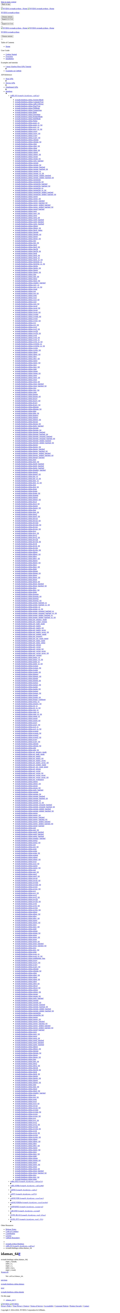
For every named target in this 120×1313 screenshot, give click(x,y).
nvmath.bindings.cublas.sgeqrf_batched (29, 826)
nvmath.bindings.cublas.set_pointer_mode (30, 765)
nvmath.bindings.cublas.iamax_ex (27, 657)
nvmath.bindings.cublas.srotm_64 (27, 853)
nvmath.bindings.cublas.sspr (25, 870)
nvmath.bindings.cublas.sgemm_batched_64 (31, 798)
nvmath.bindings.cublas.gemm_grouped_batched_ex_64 (36, 613)
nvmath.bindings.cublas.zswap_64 (27, 1108)
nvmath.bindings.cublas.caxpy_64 (27, 133)
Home (8, 46)
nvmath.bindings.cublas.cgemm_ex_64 (29, 173)
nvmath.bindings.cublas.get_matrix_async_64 (32, 632)
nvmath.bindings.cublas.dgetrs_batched (29, 468)
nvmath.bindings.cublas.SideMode (28, 119)
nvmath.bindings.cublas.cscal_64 (27, 300)
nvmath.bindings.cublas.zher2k (26, 1068)
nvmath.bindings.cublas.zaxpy (26, 960)
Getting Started (11, 54)
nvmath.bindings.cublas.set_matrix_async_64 (32, 763)
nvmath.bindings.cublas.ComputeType (29, 102)
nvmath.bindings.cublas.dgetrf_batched (29, 464)
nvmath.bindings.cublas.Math (26, 112)
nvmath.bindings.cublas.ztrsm (26, 1167)
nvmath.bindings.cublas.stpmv (26, 920)
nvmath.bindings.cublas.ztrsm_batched (29, 1171)
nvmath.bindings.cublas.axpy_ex (27, 127)
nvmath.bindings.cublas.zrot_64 (27, 1097)
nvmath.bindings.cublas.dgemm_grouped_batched (33, 436)
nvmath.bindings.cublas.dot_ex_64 (28, 479)
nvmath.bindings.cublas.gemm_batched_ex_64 (32, 605)
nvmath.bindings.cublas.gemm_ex (27, 607)
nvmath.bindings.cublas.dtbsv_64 (27, 559)
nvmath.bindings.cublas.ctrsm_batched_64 (30, 386)
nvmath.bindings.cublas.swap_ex (27, 954)
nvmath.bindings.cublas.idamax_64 (28, 676)
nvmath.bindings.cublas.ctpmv (26, 361)
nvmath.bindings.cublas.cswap (26, 310)
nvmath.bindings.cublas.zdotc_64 (27, 975)
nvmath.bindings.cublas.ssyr (25, 891)
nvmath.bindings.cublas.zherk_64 (27, 1074)
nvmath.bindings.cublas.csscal (26, 306)
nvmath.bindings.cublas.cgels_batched (29, 161)
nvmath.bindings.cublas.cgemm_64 (28, 165)
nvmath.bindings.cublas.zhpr (25, 1085)
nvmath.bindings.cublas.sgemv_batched (29, 817)
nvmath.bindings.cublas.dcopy (26, 403)
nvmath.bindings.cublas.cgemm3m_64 (29, 182)
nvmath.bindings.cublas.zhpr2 (26, 1089)
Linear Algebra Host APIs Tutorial (18, 67)
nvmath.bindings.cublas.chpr (25, 274)
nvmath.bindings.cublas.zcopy (26, 965)
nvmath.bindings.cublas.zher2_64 (27, 1066)
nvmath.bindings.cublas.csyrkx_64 (28, 350)
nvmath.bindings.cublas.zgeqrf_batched (29, 1030)
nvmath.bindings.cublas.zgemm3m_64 (29, 1015)
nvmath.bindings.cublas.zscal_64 (27, 1104)
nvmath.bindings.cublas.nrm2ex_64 (28, 704)
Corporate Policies (61, 1306)
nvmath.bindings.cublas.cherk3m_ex (28, 262)
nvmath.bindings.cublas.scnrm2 (26, 735)
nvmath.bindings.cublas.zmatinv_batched (30, 1093)
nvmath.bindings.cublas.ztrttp (26, 1179)
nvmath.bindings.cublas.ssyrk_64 (27, 906)
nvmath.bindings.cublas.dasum (26, 394)
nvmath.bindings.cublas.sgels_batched (29, 790)
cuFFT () (23, 1194)
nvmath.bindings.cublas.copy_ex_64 (28, 287)
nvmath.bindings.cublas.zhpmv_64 (28, 1083)
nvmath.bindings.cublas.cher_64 (27, 243)
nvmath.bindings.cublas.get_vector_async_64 (32, 653)
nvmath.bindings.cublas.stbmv (26, 912)
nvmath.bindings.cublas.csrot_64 (27, 304)
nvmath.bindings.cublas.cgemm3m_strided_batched (34, 192)
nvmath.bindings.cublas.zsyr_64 (27, 1120)
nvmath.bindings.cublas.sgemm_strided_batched (33, 809)
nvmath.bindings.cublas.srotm (26, 851)
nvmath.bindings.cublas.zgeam (26, 994)
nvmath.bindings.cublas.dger (25, 460)
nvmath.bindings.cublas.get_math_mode (30, 624)
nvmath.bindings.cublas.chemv (26, 237)
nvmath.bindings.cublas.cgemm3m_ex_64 (30, 190)
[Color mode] (2, 39)
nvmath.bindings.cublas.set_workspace (29, 779)
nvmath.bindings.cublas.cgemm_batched (30, 167)
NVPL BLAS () (28, 1215)
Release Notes (11, 1229)
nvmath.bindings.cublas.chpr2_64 (27, 281)
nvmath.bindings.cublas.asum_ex (27, 123)
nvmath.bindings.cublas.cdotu (26, 148)
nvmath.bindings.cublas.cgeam (26, 157)
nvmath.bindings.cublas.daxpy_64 (27, 401)
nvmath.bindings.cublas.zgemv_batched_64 (31, 1024)
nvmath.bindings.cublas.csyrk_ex (27, 340)
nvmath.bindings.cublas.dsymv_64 (28, 529)
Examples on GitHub (13, 71)
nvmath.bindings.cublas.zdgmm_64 (28, 971)
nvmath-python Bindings (15, 1244)
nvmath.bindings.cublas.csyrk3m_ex (28, 344)
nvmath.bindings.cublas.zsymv (26, 1114)
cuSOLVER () (27, 1198)
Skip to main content (8, 2)
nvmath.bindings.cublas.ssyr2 (26, 895)
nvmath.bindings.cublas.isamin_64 (28, 689)
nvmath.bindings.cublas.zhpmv (26, 1080)
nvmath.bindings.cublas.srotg (26, 849)
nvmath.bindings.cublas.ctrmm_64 (27, 373)
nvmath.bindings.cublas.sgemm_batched (30, 796)
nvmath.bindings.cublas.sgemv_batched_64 (31, 819)
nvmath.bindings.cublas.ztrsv (25, 1175)
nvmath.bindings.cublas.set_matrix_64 (29, 758)
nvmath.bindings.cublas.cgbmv (26, 152)
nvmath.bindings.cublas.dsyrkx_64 (28, 550)
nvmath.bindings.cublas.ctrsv (25, 388)
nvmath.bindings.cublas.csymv (26, 319)
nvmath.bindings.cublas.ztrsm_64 (27, 1169)
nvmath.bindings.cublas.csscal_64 (27, 308)
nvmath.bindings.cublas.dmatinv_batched (30, 470)
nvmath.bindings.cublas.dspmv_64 (28, 508)
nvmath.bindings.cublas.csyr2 (26, 327)
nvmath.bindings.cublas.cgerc (26, 211)
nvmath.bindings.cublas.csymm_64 (28, 317)
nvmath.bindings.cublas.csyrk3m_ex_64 (30, 346)
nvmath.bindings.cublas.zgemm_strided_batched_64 (34, 1011)
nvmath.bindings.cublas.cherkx (26, 266)
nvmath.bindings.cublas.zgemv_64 (28, 1019)
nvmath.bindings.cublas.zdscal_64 (27, 988)
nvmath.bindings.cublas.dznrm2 (27, 599)
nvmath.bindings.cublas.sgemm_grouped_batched (33, 805)
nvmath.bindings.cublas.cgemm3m (28, 180)
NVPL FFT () (26, 1219)
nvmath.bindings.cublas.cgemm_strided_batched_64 (34, 178)
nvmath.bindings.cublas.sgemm (26, 792)
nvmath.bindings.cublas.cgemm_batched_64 (31, 169)
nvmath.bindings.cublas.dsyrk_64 (27, 546)
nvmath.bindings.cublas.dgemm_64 (28, 430)
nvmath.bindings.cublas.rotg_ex (27, 710)
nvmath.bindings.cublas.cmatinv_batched (30, 283)
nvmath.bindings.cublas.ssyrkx (26, 908)
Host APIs (9, 79)
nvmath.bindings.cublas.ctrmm (26, 371)
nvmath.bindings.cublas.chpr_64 (27, 277)
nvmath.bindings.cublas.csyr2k (26, 331)
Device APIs (10, 83)
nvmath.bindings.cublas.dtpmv (26, 561)
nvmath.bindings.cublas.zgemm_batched (30, 1005)
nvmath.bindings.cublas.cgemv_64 (28, 199)
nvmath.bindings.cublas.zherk (26, 1072)
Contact (86, 1306)
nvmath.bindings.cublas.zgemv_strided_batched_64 (34, 1028)
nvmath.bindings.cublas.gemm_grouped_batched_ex (34, 611)
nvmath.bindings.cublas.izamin (26, 695)
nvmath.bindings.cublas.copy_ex (27, 285)
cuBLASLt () (26, 1181)
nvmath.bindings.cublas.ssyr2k (26, 899)
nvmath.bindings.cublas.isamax (26, 683)
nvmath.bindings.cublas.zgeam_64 (28, 996)
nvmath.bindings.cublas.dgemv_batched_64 (31, 451)
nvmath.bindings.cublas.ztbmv (26, 1139)
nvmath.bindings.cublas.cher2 (26, 245)
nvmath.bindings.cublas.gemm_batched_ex (31, 603)
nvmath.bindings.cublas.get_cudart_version (31, 622)
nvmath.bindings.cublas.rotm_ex (27, 712)
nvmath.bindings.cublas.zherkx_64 (28, 1078)
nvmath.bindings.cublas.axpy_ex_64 (28, 129)
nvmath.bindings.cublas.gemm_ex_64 (29, 609)
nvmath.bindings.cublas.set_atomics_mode (31, 752)
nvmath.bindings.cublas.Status (26, 121)
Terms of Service (36, 1306)
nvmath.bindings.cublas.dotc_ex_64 (28, 483)
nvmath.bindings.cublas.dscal (26, 502)
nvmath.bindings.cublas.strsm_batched (29, 944)
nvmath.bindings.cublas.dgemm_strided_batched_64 (34, 443)
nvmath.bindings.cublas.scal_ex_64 (28, 729)
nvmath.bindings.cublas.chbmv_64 (28, 228)
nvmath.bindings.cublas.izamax (26, 691)
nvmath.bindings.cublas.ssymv (26, 887)
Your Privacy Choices (21, 1306)
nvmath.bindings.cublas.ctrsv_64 (27, 390)
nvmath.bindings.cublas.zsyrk (26, 1131)
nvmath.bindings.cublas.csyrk (26, 335)
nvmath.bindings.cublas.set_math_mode (30, 754)
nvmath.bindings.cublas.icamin (26, 670)
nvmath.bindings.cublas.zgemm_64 (28, 1003)
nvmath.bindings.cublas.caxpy (26, 131)
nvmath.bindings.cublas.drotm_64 (27, 493)
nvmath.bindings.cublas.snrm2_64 (27, 843)
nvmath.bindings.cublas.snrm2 (26, 841)
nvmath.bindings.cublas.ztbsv (26, 1144)
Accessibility (49, 1306)
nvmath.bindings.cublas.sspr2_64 (27, 876)
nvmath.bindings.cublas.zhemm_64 (28, 1053)
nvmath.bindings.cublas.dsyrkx (26, 548)
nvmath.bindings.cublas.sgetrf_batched (29, 832)
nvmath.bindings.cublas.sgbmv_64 (28, 784)
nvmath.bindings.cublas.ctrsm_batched (29, 384)
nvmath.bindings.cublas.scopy (26, 739)
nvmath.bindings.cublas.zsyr (25, 1118)
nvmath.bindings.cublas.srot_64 (26, 847)
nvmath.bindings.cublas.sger (25, 828)
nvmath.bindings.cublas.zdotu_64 (27, 979)
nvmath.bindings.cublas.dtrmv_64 (27, 577)
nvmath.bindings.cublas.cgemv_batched (30, 201)
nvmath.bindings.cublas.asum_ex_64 (28, 125)
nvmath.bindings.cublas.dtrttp (26, 592)
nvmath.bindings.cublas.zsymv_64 (28, 1116)
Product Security (76, 1306)
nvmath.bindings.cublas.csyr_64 (27, 325)
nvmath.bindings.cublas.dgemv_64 (28, 447)
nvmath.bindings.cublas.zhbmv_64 (28, 1049)
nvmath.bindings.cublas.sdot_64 (27, 750)
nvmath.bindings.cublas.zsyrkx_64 (28, 1137)
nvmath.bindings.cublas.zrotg (26, 1099)
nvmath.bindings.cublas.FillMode (27, 108)
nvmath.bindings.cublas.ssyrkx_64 (28, 910)
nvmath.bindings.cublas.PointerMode (29, 117)
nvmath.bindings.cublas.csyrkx (26, 348)
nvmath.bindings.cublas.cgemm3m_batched (31, 184)
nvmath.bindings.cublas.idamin (26, 678)
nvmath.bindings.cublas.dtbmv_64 (27, 554)
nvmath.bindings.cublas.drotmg (26, 495)
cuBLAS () (24, 96)
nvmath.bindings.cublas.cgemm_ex (28, 171)
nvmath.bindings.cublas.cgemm (26, 163)
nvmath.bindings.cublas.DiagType (27, 106)
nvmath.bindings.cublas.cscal (26, 298)
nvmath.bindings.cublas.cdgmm (26, 140)
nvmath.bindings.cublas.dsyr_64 (27, 533)
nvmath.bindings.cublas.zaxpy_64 (27, 963)
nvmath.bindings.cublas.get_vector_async (30, 651)
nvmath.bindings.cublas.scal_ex (26, 727)
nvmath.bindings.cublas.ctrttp (26, 392)
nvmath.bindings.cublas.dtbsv (26, 556)
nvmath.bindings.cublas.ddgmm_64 (28, 409)
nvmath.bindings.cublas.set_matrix (28, 756)
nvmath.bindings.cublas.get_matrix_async (30, 630)
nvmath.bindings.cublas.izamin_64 (28, 697)
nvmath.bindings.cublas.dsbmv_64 (28, 500)
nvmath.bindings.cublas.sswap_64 (27, 880)
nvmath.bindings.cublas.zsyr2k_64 (28, 1129)
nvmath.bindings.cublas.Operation (27, 115)
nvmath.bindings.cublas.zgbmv (26, 990)
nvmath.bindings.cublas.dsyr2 (26, 535)
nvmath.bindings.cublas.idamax (26, 674)
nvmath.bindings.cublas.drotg (26, 489)
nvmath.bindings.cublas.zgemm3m (28, 1013)
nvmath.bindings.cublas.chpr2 (26, 279)
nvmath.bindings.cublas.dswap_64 (28, 521)
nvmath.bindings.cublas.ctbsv (26, 357)
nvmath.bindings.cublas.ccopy (26, 136)
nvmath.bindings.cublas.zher (25, 1059)
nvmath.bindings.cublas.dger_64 (27, 462)
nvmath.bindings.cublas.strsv (25, 948)
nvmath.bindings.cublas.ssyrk (26, 904)
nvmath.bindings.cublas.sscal (25, 862)
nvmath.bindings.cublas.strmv (26, 935)
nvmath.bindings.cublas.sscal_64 (27, 864)
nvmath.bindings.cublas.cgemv (26, 197)
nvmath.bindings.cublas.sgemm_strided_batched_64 (34, 811)
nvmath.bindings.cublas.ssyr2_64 (27, 897)
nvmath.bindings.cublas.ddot (25, 411)
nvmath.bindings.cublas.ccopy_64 (27, 138)
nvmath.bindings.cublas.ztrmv (26, 1162)
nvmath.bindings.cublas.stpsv (26, 925)
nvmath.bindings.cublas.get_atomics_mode (31, 620)
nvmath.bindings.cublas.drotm (26, 491)
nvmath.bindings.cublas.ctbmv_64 (27, 354)
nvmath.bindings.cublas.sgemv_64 (28, 815)
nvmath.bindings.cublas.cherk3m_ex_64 (30, 264)
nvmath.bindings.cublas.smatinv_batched (30, 838)
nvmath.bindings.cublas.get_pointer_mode (30, 634)
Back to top (6, 4)
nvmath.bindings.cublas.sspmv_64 (27, 868)
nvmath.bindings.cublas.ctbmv (26, 352)
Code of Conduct (12, 1231)
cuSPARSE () (26, 1207)
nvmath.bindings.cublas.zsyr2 (26, 1122)
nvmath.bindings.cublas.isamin (26, 687)
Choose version (7, 17)
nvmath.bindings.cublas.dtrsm (26, 580)
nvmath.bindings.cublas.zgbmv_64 (28, 992)
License (8, 1236)
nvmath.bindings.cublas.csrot (25, 302)
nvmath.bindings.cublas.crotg (26, 295)
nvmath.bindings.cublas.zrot (25, 1095)
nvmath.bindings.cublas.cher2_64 (27, 247)
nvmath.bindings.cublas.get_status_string (30, 643)
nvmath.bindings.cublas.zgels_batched (29, 998)
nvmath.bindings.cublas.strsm (26, 939)
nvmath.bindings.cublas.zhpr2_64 (27, 1091)
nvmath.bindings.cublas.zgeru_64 (27, 1038)
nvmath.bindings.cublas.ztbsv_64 (27, 1146)
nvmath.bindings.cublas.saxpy (26, 723)
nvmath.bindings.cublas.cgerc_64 (27, 213)
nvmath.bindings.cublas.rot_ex (26, 706)
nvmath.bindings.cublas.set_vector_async (30, 775)
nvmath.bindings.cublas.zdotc (26, 973)
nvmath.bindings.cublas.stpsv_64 (27, 927)
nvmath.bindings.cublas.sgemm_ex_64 (29, 803)
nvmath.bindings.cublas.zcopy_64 (27, 967)
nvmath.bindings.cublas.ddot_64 (27, 413)
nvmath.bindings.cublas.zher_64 (27, 1061)
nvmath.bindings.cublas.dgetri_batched (29, 466)
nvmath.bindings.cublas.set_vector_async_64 (31, 777)
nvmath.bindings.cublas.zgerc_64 (27, 1034)
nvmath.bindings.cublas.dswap (26, 519)
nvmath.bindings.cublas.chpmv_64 (28, 272)
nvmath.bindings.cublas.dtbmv (26, 552)
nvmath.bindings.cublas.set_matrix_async (30, 761)
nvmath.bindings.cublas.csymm (26, 314)
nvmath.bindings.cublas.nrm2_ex (27, 702)
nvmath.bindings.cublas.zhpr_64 (27, 1087)
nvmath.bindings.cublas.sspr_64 (27, 872)
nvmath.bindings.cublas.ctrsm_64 (27, 382)
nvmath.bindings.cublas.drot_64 (27, 487)
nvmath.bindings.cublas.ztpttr (26, 1156)
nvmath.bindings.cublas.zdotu (26, 977)
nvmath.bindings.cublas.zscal (26, 1101)
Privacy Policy (6, 1306)
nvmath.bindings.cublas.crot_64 (27, 293)
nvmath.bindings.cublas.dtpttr (26, 569)
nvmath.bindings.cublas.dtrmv (26, 575)
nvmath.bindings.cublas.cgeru (26, 216)
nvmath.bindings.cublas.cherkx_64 (28, 268)
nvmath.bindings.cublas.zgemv (26, 1017)
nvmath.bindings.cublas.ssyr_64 (27, 893)
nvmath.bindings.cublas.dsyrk (26, 544)
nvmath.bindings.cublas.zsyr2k (26, 1127)
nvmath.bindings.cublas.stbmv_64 (27, 914)
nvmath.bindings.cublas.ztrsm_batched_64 (30, 1173)
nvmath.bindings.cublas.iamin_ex (27, 662)
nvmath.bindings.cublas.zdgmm (26, 969)
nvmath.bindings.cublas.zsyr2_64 (27, 1125)
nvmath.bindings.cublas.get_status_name (30, 641)
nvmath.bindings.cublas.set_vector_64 (29, 773)
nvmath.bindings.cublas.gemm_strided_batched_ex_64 (35, 617)
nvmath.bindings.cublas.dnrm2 (26, 472)
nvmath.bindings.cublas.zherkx (26, 1076)
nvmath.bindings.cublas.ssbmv (26, 857)
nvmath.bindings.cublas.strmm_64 (27, 933)
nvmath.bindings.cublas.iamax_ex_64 (29, 660)
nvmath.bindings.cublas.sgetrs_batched (29, 836)
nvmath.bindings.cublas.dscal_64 (27, 504)
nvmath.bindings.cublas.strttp (26, 952)
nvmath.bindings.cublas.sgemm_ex (28, 801)
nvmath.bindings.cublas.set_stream (28, 769)
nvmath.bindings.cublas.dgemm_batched (30, 432)
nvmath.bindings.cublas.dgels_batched (29, 426)
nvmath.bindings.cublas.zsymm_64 (28, 1112)
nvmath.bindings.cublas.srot (25, 845)
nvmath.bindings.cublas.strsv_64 (27, 950)
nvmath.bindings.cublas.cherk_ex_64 (29, 260)
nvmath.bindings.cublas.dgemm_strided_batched (33, 441)
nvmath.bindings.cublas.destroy (26, 415)
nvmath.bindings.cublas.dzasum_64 (28, 596)
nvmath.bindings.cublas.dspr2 (26, 514)
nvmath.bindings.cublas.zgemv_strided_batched (32, 1026)
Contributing (10, 1234)
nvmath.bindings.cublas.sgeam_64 (27, 788)
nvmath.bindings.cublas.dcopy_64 (27, 405)
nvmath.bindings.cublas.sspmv (26, 866)
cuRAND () (25, 1211)
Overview (9, 57)
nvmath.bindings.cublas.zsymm (26, 1110)
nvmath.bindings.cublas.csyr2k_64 (28, 333)
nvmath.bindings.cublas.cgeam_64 (28, 159)
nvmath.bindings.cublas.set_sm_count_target (31, 767)
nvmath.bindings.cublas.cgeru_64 (27, 218)
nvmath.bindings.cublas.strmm (26, 931)
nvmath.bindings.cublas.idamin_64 (28, 681)
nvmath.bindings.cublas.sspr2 (26, 874)
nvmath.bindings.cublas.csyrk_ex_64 (28, 342)
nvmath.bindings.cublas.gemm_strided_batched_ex (34, 615)
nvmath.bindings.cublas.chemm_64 (28, 234)
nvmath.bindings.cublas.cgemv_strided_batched (32, 205)
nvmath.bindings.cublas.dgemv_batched (30, 449)
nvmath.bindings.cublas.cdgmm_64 (28, 142)
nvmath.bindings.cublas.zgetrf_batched (29, 1040)
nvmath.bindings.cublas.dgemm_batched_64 (31, 434)
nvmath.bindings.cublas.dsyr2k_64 (28, 542)
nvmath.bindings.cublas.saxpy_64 (27, 725)
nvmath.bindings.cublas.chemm (26, 232)
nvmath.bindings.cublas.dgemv (26, 445)
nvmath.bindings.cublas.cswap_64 (27, 312)
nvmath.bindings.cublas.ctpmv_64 (27, 363)
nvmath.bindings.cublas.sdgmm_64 (28, 746)
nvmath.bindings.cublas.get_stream (28, 645)
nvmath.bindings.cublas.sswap (26, 878)
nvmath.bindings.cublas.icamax (26, 666)
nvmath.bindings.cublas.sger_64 (27, 830)
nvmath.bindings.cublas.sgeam (26, 786)
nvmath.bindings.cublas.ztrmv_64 (27, 1165)
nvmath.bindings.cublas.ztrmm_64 (27, 1160)
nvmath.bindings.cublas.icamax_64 (28, 668)
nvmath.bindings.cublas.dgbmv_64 (28, 420)
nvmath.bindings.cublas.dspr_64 (27, 512)
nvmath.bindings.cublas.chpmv (26, 270)
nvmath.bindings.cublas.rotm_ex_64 (28, 714)
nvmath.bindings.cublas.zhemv (26, 1055)
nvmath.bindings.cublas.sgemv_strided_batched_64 (34, 824)
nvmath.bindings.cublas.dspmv (26, 506)
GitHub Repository (13, 1238)
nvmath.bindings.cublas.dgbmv (26, 418)
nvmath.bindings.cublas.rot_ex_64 (27, 708)
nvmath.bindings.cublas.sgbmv (26, 782)
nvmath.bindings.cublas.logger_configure (30, 700)
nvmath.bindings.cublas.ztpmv (26, 1148)
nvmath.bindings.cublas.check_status (28, 230)
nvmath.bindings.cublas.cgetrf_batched (29, 220)
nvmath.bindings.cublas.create (26, 289)
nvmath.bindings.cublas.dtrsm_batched (29, 584)
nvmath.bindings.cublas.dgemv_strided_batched (33, 453)
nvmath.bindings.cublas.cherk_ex (27, 258)
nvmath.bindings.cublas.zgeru (26, 1036)
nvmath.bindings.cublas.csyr (25, 323)
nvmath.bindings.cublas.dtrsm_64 (27, 582)
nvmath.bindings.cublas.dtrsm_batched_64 (31, 586)
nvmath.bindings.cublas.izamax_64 (28, 693)
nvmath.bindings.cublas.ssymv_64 (27, 889)
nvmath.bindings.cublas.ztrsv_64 (27, 1177)
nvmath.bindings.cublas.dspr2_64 (27, 516)
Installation (10, 59)
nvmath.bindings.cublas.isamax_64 (28, 685)
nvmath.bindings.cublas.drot (25, 485)
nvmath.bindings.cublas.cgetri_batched (29, 222)
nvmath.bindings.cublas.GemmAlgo (28, 110)
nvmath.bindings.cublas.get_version (28, 655)
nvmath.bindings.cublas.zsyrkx (26, 1135)
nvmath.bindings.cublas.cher (25, 241)
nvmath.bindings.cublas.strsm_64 (27, 942)
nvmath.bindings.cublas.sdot (25, 748)
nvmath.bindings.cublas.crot (25, 291)
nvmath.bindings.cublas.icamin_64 (28, 672)
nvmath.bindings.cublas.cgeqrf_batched (29, 209)
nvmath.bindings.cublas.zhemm (26, 1051)
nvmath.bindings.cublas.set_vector (27, 771)
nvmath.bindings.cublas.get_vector (28, 647)
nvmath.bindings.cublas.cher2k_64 (28, 251)
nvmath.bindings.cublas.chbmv (26, 226)
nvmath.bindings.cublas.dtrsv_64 (27, 590)
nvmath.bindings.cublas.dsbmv (26, 497)
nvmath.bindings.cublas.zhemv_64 (28, 1057)
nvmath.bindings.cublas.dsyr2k (26, 540)
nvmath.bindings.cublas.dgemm (26, 428)
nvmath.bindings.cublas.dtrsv (26, 588)
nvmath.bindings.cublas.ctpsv (26, 365)
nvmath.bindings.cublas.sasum (26, 718)
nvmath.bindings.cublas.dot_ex (26, 476)
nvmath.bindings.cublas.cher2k (26, 249)
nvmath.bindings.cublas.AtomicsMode (29, 100)
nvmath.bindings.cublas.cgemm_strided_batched (33, 176)
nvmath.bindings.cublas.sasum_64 (27, 721)
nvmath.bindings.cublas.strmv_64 (27, 937)
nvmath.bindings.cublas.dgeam (26, 422)
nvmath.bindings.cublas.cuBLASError (29, 104)
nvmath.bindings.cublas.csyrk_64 (27, 338)
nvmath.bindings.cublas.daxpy (26, 399)
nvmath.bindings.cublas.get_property (28, 636)
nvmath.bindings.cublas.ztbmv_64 (27, 1141)
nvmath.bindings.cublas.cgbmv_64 (28, 154)
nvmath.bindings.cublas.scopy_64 (27, 742)
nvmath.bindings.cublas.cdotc (26, 144)
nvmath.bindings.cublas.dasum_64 (28, 396)
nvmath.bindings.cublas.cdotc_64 (27, 146)
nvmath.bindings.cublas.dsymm (26, 523)
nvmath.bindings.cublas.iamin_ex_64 (29, 664)
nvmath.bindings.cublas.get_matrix (28, 626)
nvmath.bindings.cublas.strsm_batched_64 (30, 946)
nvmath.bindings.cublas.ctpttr (26, 369)
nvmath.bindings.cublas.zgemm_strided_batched (33, 1009)
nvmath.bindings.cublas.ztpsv (26, 1152)
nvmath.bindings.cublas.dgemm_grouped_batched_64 (35, 439)
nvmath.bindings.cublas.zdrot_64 (27, 984)
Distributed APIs (12, 87)
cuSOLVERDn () (29, 1202)
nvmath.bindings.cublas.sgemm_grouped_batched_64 (35, 807)
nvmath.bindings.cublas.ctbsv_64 (27, 359)
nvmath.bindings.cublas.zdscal (26, 986)
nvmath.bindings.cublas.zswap (26, 1106)
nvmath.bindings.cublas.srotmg (26, 855)
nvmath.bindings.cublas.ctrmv (26, 375)
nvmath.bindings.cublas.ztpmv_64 (27, 1150)
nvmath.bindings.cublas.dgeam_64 (28, 424)
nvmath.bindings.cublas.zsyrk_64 (27, 1133)
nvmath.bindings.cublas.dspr (25, 510)
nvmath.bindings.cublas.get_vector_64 (29, 649)
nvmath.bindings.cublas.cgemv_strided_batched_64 (34, 207)
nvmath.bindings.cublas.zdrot (26, 981)
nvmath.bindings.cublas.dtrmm (26, 571)
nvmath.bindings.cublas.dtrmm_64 (28, 573)
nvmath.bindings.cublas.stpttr (26, 929)
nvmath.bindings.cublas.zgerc (26, 1032)
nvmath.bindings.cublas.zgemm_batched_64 (31, 1007)
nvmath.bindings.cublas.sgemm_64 (28, 794)
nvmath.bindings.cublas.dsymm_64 (28, 525)
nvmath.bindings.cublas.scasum (26, 731)
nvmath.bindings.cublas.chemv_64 (28, 239)
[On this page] (2, 26)
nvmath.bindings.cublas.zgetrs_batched (29, 1045)
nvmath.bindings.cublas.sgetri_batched (29, 834)
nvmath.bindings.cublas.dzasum (27, 594)
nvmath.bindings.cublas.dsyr (25, 531)
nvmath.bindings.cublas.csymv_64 (28, 321)
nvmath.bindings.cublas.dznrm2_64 (28, 601)
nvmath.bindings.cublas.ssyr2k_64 (28, 902)
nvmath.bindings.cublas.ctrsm (26, 380)
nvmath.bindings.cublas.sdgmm (26, 744)
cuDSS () (23, 1190)
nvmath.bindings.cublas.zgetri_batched (29, 1043)
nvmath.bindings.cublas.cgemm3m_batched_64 (32, 186)
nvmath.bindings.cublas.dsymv (26, 527)
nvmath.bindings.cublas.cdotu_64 (27, 150)
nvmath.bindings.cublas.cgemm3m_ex (29, 188)
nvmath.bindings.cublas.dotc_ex (27, 481)
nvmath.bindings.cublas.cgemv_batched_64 (31, 203)
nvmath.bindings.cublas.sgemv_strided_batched (32, 822)
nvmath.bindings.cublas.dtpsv (26, 565)
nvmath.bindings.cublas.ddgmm (27, 407)
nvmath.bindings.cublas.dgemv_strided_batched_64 (34, 455)
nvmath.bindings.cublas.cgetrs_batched (29, 224)
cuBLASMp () (27, 1186)
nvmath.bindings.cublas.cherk (26, 253)
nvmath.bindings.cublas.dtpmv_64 (27, 563)
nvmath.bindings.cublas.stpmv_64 (27, 923)
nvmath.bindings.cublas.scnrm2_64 (28, 737)
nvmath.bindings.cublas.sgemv (26, 813)
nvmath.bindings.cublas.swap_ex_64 (28, 956)
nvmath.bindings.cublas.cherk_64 (27, 255)
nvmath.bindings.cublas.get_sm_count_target (31, 638)
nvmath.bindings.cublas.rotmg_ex (27, 716)
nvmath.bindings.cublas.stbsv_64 (27, 918)
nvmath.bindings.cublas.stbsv (26, 916)
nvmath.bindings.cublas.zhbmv (26, 1047)
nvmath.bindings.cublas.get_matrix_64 (29, 628)
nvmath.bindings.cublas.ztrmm (26, 1158)
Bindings (9, 91)
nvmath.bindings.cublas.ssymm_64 (28, 885)
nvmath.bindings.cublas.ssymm (26, 883)
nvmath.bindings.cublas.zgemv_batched (30, 1021)
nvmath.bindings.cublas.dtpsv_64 (27, 567)
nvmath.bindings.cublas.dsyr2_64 (27, 537)
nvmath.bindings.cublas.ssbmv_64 (27, 859)
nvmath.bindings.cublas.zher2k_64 (28, 1070)
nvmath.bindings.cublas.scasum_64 (28, 733)
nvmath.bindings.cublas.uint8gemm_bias (30, 958)
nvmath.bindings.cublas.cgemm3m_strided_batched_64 (35, 194)
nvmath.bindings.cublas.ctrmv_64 (27, 378)
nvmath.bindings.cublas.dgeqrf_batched (29, 458)
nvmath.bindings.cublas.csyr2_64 (27, 329)
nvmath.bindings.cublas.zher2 (26, 1064)
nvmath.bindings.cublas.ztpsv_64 (27, 1154)
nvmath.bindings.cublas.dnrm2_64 (28, 474)
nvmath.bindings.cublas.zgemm (26, 1000)
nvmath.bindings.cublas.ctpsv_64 (27, 367)
